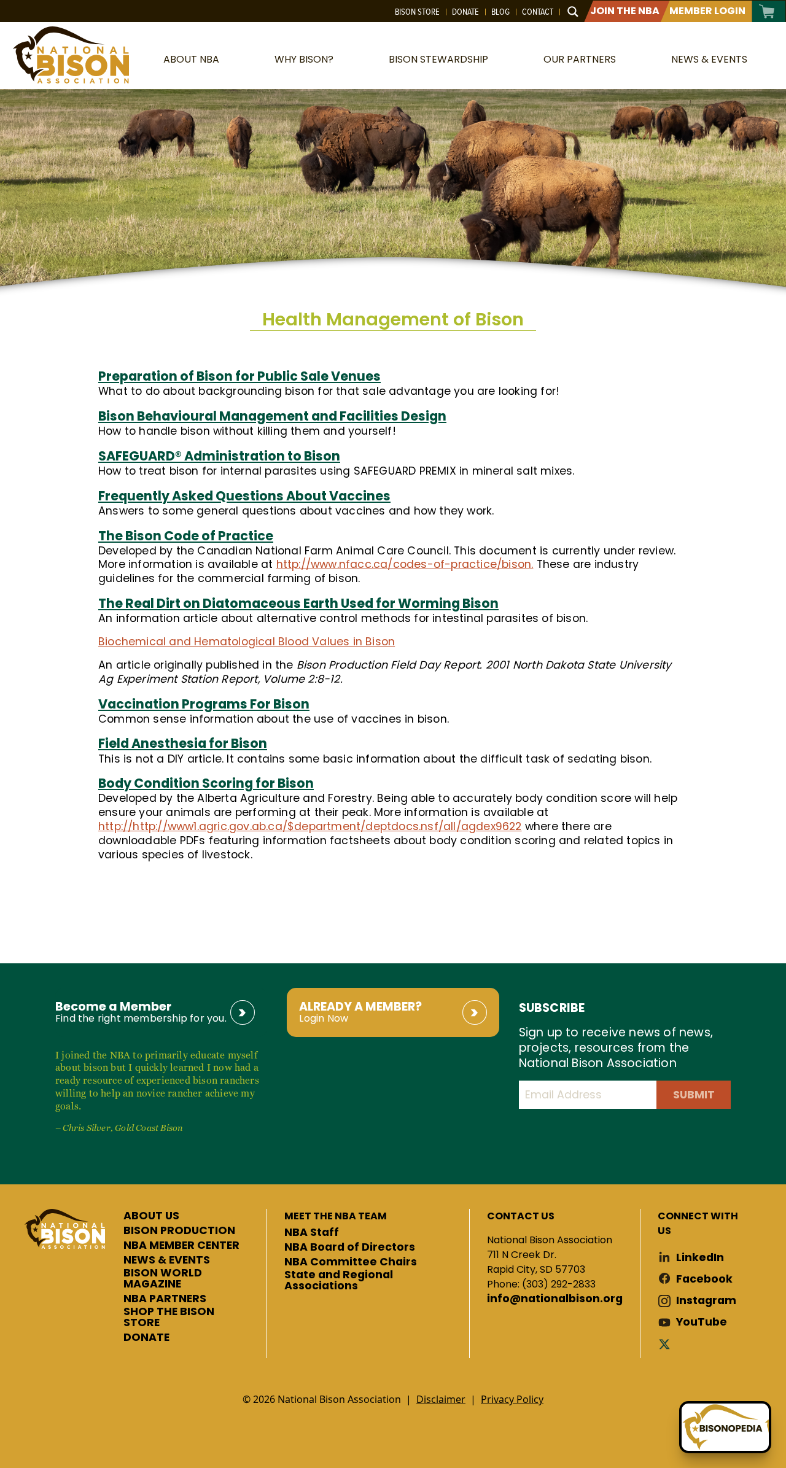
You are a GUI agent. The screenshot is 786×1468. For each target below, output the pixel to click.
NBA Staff (311, 1232)
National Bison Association (70, 54)
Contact (537, 12)
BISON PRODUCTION (179, 1231)
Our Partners (579, 59)
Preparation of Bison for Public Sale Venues (239, 376)
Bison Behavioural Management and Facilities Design (272, 416)
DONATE (146, 1337)
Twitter (667, 1344)
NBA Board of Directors (349, 1247)
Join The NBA (625, 11)
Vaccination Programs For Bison (203, 704)
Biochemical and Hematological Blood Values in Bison (246, 641)
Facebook (704, 1279)
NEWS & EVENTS (166, 1260)
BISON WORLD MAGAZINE (162, 1278)
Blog (500, 12)
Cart (767, 11)
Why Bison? (303, 59)
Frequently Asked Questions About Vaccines (244, 496)
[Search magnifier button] (572, 11)
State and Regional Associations (338, 1280)
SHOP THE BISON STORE (168, 1317)
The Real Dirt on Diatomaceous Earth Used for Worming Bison (298, 603)
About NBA (191, 59)
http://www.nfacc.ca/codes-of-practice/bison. (405, 564)
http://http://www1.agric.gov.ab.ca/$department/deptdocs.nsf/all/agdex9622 (310, 826)
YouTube (701, 1322)
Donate (465, 12)
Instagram (706, 1301)
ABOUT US (151, 1216)
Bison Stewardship (438, 59)
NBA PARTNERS (164, 1299)
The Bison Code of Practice (185, 536)
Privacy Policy (512, 1399)
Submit (694, 1094)
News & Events (709, 59)
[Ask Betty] (725, 1427)
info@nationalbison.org (555, 1299)
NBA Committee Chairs (350, 1262)
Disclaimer (440, 1399)
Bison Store (417, 12)
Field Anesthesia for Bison (182, 743)
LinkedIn (700, 1258)
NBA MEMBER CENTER (181, 1245)
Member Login (707, 11)
